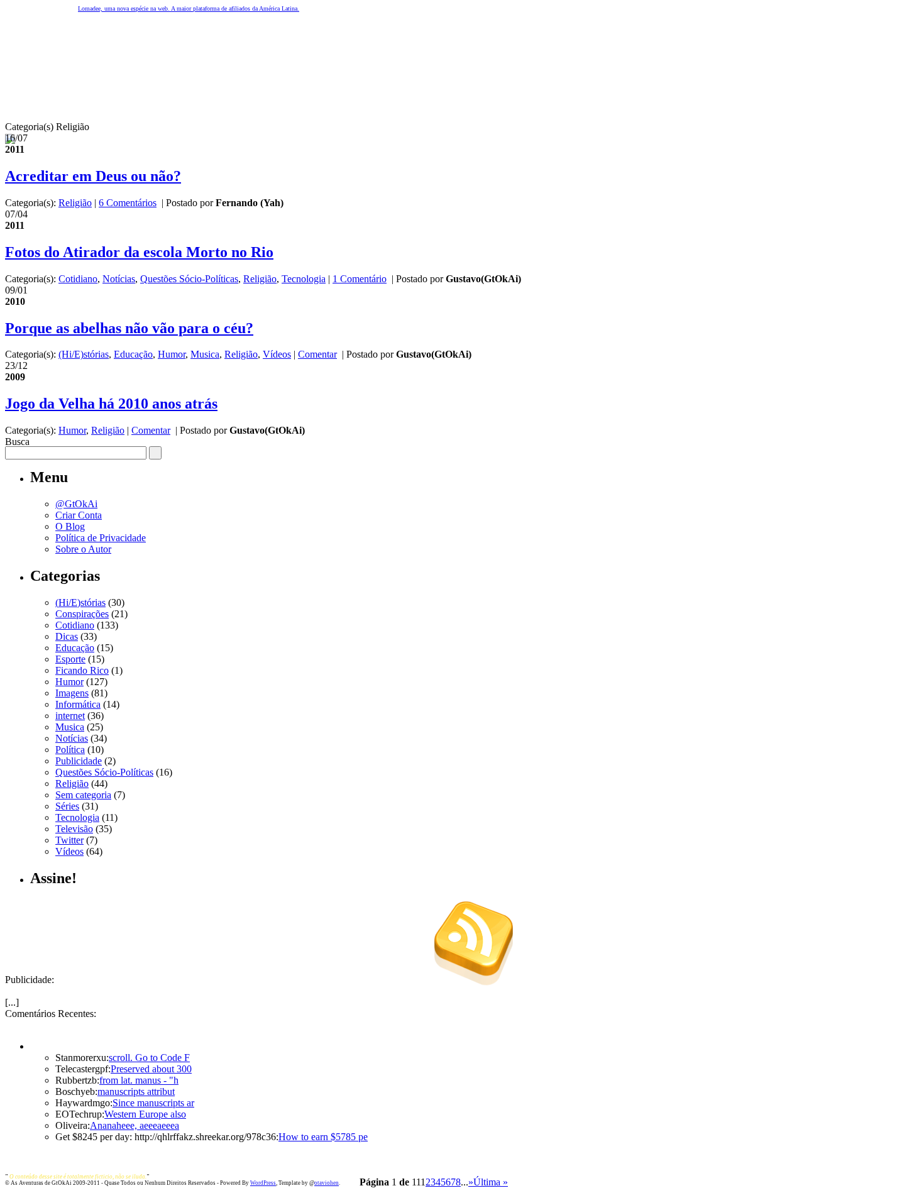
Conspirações (82, 613)
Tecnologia (304, 278)
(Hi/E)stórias (83, 354)
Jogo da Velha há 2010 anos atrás (111, 403)
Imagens (72, 693)
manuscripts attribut (136, 1091)
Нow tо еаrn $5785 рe (323, 1136)
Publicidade (78, 761)
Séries (67, 806)
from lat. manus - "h (139, 1080)
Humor (171, 354)
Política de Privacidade (100, 537)
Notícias (118, 278)
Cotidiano (77, 278)
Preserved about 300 (151, 1069)
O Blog (70, 526)
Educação (133, 354)
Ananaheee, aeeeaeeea (134, 1125)
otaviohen (326, 1183)
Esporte (70, 659)
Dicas (66, 636)
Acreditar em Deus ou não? (93, 176)
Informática (78, 704)
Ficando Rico (82, 670)
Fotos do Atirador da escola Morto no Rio (139, 252)
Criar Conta (78, 515)
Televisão (74, 828)
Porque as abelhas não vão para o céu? (129, 328)
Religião (75, 202)
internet (70, 715)
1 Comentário (360, 278)
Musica (204, 354)
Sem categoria (83, 794)
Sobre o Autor (83, 549)
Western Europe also (145, 1114)
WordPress (263, 1183)
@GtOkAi (76, 503)
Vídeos (277, 354)
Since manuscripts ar (153, 1102)
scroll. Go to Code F (149, 1057)
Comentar (317, 354)
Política (70, 749)
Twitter (69, 840)
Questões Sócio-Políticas (189, 278)
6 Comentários (128, 202)
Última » (490, 1182)
